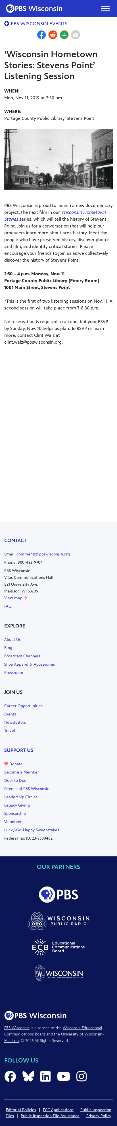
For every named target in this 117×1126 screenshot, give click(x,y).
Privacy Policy (98, 1115)
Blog (8, 647)
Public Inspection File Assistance (50, 1115)
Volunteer (13, 821)
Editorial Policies (21, 1109)
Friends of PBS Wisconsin (26, 788)
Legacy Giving (17, 805)
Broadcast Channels (22, 656)
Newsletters (15, 722)
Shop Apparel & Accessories (29, 664)
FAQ (8, 606)
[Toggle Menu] (105, 8)
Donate (15, 764)
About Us (12, 639)
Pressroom (13, 672)
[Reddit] (52, 35)
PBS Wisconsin (17, 1027)
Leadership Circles (20, 797)
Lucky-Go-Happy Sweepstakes (31, 830)
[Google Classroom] (64, 35)
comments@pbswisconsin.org (43, 554)
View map (14, 598)
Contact (15, 540)
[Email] (75, 35)
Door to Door (16, 780)
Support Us (18, 750)
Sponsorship (15, 813)
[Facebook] (41, 35)
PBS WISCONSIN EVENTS (38, 23)
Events (10, 714)
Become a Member (21, 772)
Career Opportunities (23, 706)
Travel (9, 730)
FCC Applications (58, 1109)
